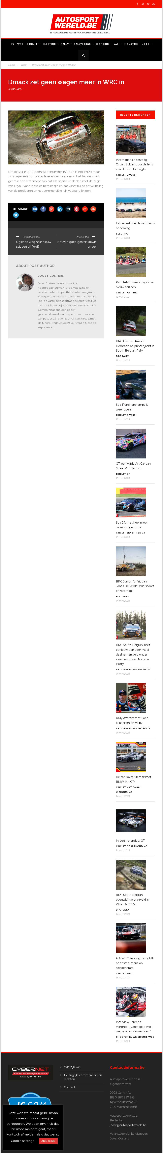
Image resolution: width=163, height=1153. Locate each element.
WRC (20, 44)
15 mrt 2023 (123, 237)
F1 (12, 44)
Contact (69, 1087)
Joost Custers (51, 276)
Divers (131, 174)
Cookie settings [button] (22, 1141)
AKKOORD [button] (48, 1140)
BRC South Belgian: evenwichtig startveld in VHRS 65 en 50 (132, 899)
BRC (118, 356)
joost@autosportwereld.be (128, 1125)
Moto (146, 44)
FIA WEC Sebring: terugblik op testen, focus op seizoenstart (135, 963)
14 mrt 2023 (123, 600)
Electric (49, 44)
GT (128, 474)
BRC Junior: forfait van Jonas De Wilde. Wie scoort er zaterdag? (135, 586)
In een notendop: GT (130, 840)
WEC (129, 973)
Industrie (131, 44)
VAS (116, 44)
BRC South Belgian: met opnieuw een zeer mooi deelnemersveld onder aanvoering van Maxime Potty (133, 654)
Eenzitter (134, 532)
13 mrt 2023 (123, 977)
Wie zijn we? (72, 1067)
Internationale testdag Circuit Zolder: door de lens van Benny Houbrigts (134, 164)
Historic (102, 44)
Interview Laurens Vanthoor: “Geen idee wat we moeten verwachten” (133, 1026)
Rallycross (82, 44)
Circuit (32, 44)
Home (11, 65)
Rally (65, 44)
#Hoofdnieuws (126, 669)
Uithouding (124, 792)
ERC (140, 728)
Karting (132, 292)
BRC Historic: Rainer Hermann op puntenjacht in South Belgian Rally (135, 346)
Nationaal (134, 787)
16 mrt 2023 (123, 179)
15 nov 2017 (15, 88)
